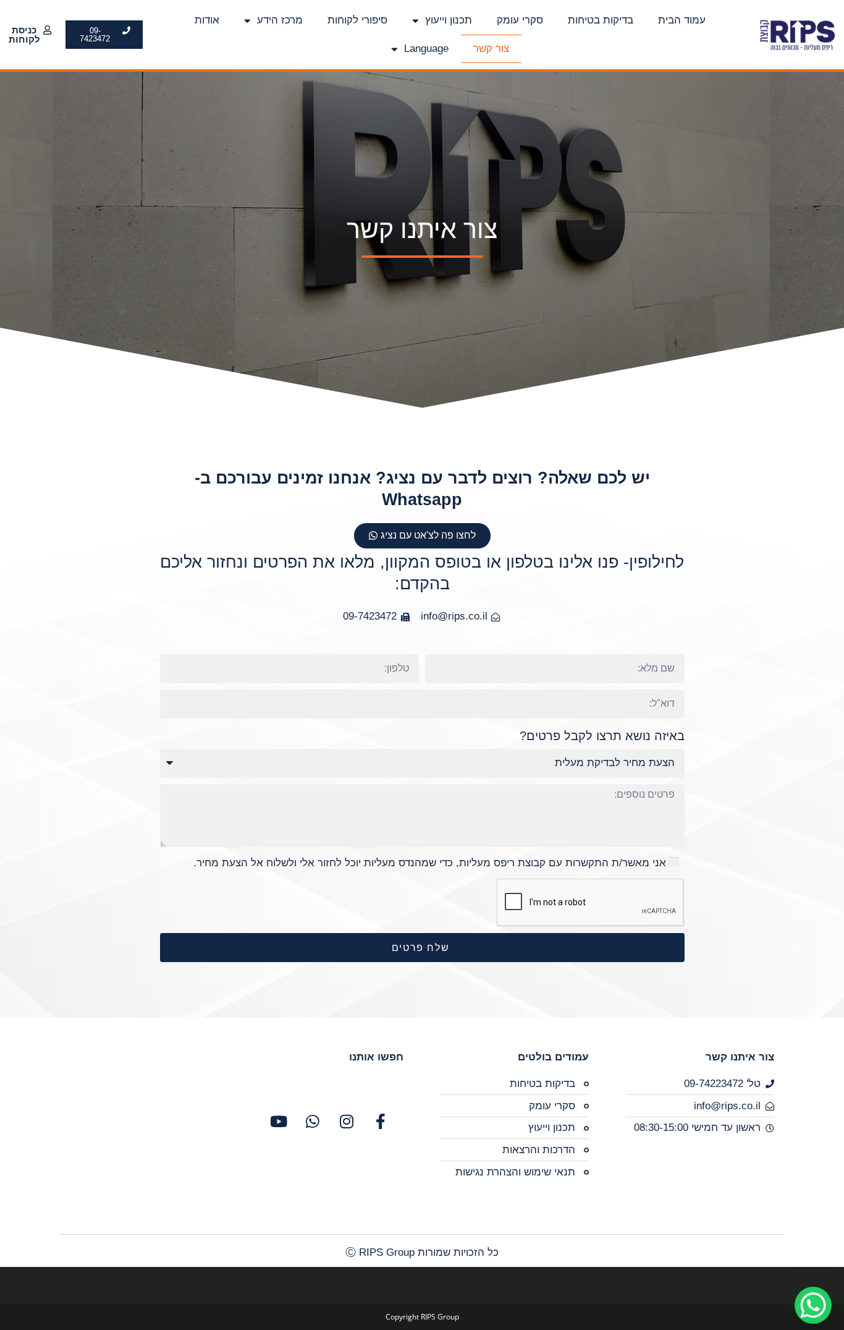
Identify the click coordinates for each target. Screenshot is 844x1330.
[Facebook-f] (380, 1121)
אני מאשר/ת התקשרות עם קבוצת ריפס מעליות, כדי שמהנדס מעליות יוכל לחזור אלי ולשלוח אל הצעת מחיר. (429, 863)
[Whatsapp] (312, 1121)
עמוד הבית (682, 20)
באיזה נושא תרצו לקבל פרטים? (602, 736)
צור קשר (491, 48)
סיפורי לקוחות (357, 20)
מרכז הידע (280, 20)
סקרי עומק (520, 20)
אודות (207, 20)
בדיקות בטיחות (600, 20)
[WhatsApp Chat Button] (813, 1305)
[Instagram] (346, 1121)
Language (426, 48)
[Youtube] (278, 1121)
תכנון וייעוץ (448, 20)
